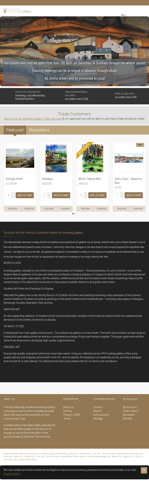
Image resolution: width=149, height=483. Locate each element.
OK (144, 470)
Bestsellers (39, 129)
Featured (14, 129)
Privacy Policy (12, 473)
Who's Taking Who (89, 179)
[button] (73, 213)
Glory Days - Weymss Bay (128, 180)
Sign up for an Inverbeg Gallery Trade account (33, 118)
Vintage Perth (14, 179)
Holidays (47, 179)
